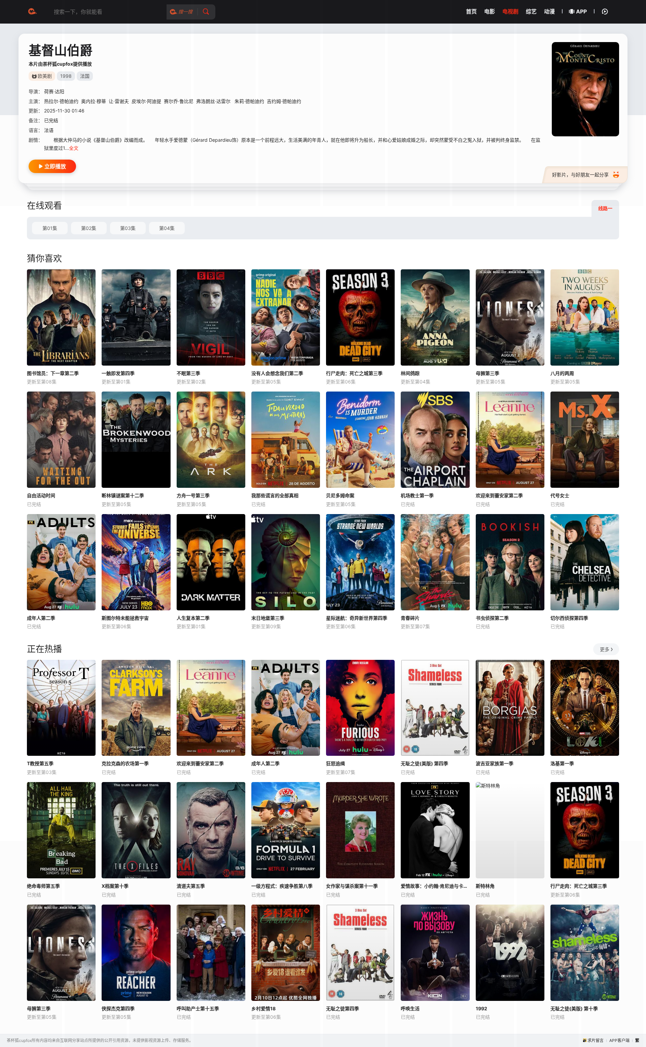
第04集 (167, 228)
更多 (604, 649)
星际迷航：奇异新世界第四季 (356, 618)
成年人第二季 (41, 618)
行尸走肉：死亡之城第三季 (354, 373)
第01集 (49, 228)
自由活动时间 (41, 495)
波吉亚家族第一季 (494, 763)
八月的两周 (562, 373)
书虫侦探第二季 (492, 618)
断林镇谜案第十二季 (123, 495)
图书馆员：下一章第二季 (53, 373)
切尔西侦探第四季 (569, 618)
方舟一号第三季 (193, 495)
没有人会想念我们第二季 (277, 373)
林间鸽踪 (410, 373)
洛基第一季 (562, 763)
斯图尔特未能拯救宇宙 (125, 618)
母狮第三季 (487, 373)
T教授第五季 (40, 763)
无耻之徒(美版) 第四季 (424, 763)
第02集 (88, 228)
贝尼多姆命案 (340, 495)
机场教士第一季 (417, 495)
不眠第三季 (188, 373)
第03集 (128, 228)
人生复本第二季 (193, 618)
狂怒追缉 (335, 763)
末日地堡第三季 (267, 618)
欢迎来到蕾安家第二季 (499, 495)
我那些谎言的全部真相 (274, 495)
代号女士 (559, 495)
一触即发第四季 (118, 373)
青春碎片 (410, 618)
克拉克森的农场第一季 (125, 763)
